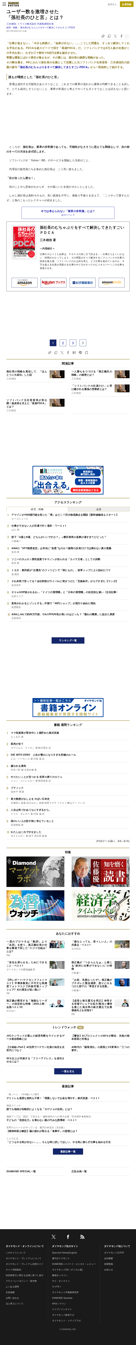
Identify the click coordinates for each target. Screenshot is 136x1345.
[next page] (83, 343)
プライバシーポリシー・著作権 (21, 1280)
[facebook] (68, 1237)
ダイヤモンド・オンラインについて (25, 1246)
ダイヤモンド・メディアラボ (66, 1320)
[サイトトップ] (13, 4)
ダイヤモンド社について (117, 1246)
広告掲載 (10, 1292)
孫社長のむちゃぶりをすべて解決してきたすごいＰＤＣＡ (82, 230)
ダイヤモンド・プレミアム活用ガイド (24, 1263)
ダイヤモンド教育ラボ (63, 1314)
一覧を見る (68, 1071)
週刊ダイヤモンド (61, 1258)
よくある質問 (12, 1286)
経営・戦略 (12, 27)
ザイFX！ (57, 1286)
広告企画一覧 (79, 1171)
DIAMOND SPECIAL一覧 (21, 1171)
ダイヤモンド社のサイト (65, 1246)
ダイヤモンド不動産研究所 (65, 1292)
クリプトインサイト (62, 1309)
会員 (98, 509)
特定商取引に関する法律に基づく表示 (24, 1275)
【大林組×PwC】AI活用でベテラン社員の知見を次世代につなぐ (35, 1048)
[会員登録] (127, 4)
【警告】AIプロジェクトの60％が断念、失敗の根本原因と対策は (100, 1037)
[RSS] (82, 1237)
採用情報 (108, 1263)
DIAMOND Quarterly (62, 1297)
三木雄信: (30, 23)
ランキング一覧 (68, 640)
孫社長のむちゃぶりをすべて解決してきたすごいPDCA (47, 27)
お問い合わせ (12, 1297)
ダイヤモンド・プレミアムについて (23, 1258)
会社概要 (108, 1258)
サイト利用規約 (13, 1269)
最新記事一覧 (68, 1151)
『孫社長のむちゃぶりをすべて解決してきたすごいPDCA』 (53, 67)
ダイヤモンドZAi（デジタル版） (68, 1269)
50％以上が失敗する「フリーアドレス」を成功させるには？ (35, 1059)
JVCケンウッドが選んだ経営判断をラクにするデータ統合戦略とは (35, 1037)
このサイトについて (16, 1252)
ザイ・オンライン (61, 1280)
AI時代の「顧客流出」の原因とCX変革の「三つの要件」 (100, 1048)
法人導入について (15, 1303)
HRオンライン (59, 1303)
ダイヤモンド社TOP (114, 1252)
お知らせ (108, 1269)
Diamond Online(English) (64, 1252)
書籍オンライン (60, 1275)
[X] (54, 1237)
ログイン (112, 4)
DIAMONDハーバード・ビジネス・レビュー (74, 1263)
